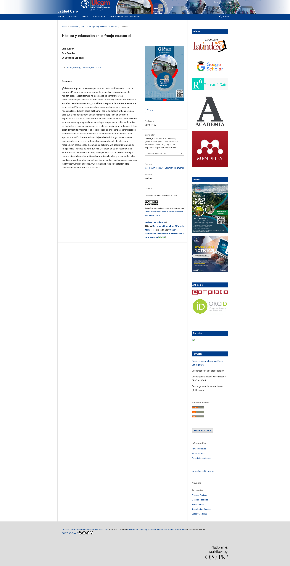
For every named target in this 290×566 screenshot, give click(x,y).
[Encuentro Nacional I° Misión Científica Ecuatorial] (210, 232)
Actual (60, 16)
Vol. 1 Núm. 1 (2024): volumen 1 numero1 (99, 27)
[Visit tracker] (193, 340)
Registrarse (219, 2)
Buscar (226, 16)
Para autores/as (199, 453)
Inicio (64, 27)
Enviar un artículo (202, 430)
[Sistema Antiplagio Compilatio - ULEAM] (210, 294)
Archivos (73, 16)
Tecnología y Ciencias (201, 509)
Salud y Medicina (199, 514)
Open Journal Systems (203, 471)
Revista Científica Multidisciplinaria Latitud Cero (85, 529)
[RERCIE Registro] (210, 271)
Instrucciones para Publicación (125, 16)
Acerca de (98, 16)
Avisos (85, 16)
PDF (151, 110)
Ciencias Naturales (200, 500)
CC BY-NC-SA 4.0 (70, 533)
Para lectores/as (199, 449)
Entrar (230, 2)
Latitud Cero (67, 11)
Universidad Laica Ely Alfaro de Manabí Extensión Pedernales (156, 529)
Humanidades (198, 504)
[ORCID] (210, 314)
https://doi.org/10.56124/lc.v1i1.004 (84, 67)
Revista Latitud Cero (155, 222)
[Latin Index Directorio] (210, 52)
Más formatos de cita (156, 153)
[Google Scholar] (210, 74)
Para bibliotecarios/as (201, 458)
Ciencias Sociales (199, 495)
